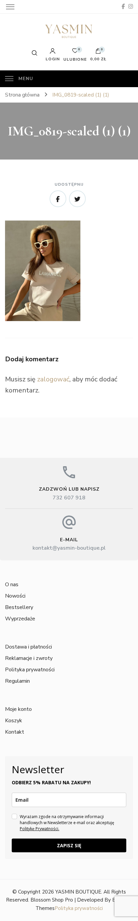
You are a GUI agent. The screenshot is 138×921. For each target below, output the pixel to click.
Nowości (15, 596)
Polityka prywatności (30, 669)
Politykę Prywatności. (39, 829)
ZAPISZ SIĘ (69, 845)
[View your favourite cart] (75, 52)
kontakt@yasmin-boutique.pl (69, 548)
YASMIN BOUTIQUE (78, 891)
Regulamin (17, 681)
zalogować (53, 379)
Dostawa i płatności (28, 647)
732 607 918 (69, 497)
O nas (11, 584)
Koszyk (13, 720)
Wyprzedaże (20, 618)
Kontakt (14, 732)
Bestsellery (19, 607)
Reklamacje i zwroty (29, 658)
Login (53, 58)
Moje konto (18, 709)
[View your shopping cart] (98, 52)
